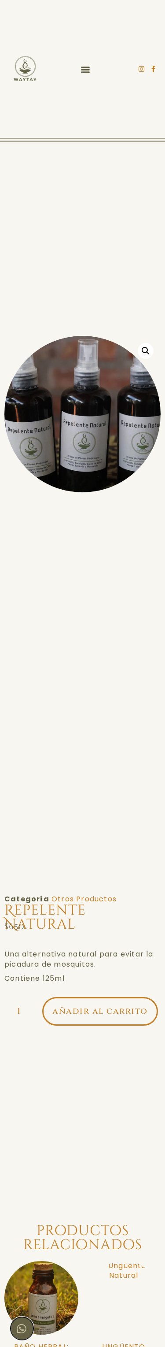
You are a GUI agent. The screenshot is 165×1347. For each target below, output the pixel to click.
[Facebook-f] (153, 69)
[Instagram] (142, 69)
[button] (85, 69)
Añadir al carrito (100, 1011)
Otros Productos (84, 899)
